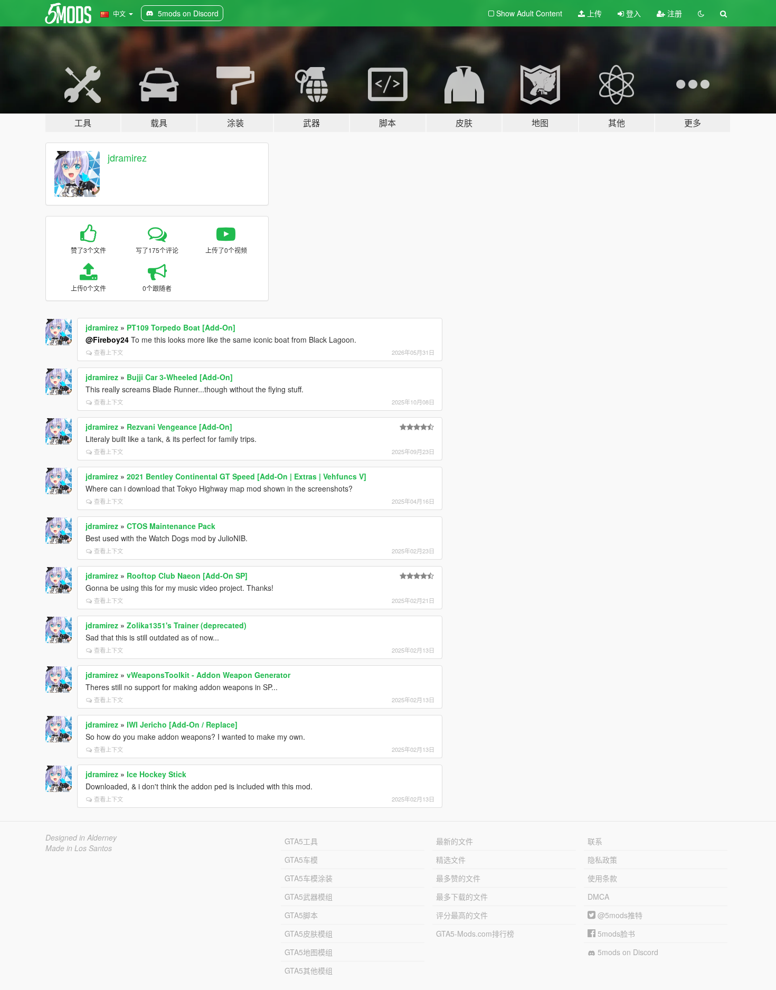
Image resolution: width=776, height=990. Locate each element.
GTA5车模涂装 (309, 878)
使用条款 (602, 878)
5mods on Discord (626, 952)
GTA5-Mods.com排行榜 (475, 933)
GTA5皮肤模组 (309, 933)
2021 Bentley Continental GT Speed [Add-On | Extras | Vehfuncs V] (246, 476)
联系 (595, 841)
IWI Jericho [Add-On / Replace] (182, 724)
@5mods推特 (618, 915)
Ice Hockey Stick (156, 774)
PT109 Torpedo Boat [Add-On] (181, 327)
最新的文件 (454, 841)
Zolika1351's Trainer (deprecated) (187, 625)
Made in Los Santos (78, 848)
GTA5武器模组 (309, 896)
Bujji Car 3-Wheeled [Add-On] (180, 377)
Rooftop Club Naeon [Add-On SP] (187, 575)
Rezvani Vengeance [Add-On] (179, 426)
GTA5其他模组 (309, 970)
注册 (673, 13)
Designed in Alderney (81, 837)
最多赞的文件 (458, 878)
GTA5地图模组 (309, 952)
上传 (593, 13)
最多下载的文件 (462, 896)
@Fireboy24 (107, 339)
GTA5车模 (301, 859)
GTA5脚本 (301, 915)
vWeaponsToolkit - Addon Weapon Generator (208, 675)
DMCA (598, 896)
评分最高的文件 (462, 915)
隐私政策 (602, 859)
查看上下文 (108, 352)
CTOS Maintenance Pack (171, 526)
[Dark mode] (701, 13)
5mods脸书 (615, 933)
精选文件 (451, 859)
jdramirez (127, 157)
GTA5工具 (301, 841)
